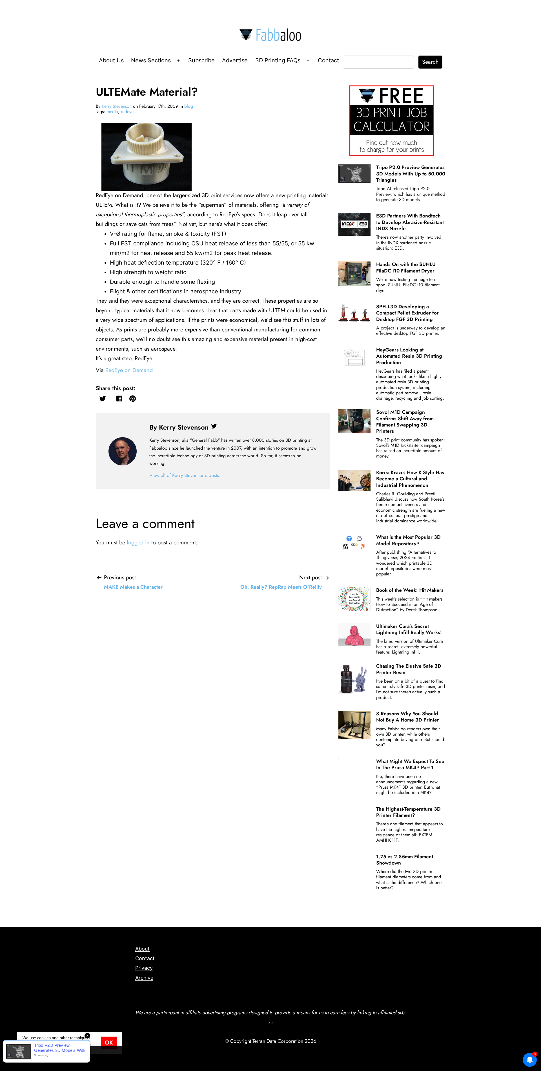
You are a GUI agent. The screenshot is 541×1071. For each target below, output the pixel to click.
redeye (127, 111)
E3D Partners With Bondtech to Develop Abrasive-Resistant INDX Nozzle (410, 222)
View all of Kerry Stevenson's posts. (184, 475)
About (142, 949)
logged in (138, 542)
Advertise (235, 60)
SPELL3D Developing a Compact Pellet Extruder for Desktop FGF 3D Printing (407, 313)
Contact (328, 60)
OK (109, 1043)
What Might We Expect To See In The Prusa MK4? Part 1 (410, 764)
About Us (111, 60)
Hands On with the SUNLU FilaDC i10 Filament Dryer (406, 267)
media (112, 111)
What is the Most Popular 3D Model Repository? (408, 540)
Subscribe (201, 60)
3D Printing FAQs (277, 60)
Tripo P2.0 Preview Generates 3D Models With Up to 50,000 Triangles (410, 174)
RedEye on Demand (129, 370)
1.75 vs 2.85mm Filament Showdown (404, 860)
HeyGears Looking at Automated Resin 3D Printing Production (409, 356)
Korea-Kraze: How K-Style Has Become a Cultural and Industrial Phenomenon (410, 479)
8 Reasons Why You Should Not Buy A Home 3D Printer (407, 716)
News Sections (151, 60)
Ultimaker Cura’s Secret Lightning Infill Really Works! (409, 629)
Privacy (144, 968)
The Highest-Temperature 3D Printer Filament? (408, 812)
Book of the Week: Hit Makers (410, 590)
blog (188, 106)
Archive (144, 978)
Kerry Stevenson (117, 106)
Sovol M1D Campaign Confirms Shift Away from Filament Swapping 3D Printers (405, 421)
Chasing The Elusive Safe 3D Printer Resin (408, 669)
